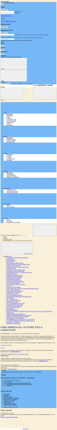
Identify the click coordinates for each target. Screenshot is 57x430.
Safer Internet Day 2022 (12, 302)
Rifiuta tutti (12, 354)
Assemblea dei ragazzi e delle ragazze (15, 271)
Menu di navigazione (28, 253)
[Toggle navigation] (12, 93)
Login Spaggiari (38, 37)
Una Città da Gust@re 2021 (13, 307)
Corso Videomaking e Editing (13, 300)
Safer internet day (11, 308)
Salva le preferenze (12, 369)
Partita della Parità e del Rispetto (14, 277)
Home (5, 236)
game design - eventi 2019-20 (13, 323)
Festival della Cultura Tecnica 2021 (15, 304)
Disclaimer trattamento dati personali (9, 417)
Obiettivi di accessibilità (9, 400)
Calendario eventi (8, 239)
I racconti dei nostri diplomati (13, 279)
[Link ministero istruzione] (7, 2)
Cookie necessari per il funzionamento (10, 365)
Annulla (2, 83)
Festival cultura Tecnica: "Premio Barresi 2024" (18, 267)
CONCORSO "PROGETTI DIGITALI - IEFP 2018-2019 (20, 320)
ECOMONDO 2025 (11, 260)
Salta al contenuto (5, 1)
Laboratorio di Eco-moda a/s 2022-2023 (16, 284)
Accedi (2, 4)
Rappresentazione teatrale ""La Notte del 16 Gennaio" (19, 272)
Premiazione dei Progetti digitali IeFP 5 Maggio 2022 (19, 296)
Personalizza (4, 354)
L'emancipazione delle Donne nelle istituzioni (17, 257)
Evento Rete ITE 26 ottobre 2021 (14, 306)
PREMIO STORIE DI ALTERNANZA (16, 314)
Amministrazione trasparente (10, 404)
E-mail (16, 34)
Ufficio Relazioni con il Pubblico (11, 398)
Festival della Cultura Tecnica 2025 (15, 291)
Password (17, 13)
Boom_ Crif (9, 286)
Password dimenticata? (6, 15)
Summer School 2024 (12, 273)
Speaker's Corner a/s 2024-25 (13, 265)
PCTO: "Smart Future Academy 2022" (16, 303)
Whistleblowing (7, 402)
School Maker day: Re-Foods (13, 292)
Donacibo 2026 (10, 259)
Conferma (8, 83)
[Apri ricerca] (44, 93)
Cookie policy (7, 394)
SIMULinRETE (10, 298)
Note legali (6, 395)
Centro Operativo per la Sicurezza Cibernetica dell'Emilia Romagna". (23, 288)
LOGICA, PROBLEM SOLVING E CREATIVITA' (19, 315)
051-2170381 (9, 381)
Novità (5, 238)
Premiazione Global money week (14, 275)
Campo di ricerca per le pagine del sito (10, 235)
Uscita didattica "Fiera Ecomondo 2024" (16, 269)
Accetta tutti (23, 354)
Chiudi (2, 46)
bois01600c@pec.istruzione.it (19, 384)
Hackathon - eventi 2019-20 (13, 322)
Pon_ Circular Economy (12, 299)
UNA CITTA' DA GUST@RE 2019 (15, 318)
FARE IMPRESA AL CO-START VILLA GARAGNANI (20, 319)
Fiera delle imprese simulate (13, 283)
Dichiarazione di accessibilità (10, 399)
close (2, 100)
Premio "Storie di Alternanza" (13, 290)
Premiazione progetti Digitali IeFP (14, 276)
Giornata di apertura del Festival (14, 280)
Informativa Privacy (8, 396)
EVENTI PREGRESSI (12, 310)
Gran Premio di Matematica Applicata (15, 281)
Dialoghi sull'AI (10, 261)
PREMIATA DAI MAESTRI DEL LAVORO (17, 316)
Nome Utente (18, 11)
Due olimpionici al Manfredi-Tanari (15, 263)
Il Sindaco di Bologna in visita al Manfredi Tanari (18, 264)
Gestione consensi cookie (9, 403)
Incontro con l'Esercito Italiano (14, 287)
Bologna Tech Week (11, 268)
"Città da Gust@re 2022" (12, 294)
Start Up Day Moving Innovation (14, 295)
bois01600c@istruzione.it (19, 383)
